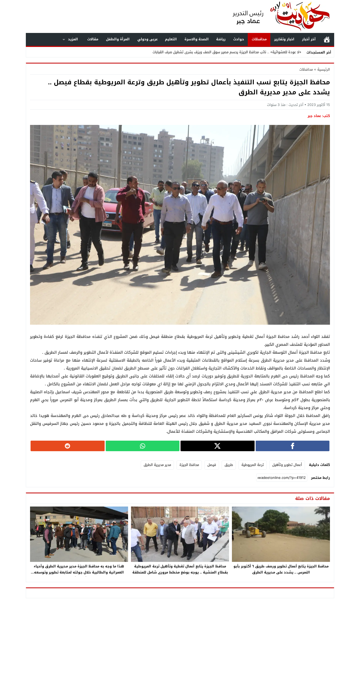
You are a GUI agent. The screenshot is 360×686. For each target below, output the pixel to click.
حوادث (238, 39)
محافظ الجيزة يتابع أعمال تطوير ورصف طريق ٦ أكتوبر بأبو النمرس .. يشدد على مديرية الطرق (281, 569)
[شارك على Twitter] (217, 446)
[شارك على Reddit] (67, 446)
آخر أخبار (309, 39)
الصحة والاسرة (196, 39)
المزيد (73, 39)
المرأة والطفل (118, 39)
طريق (229, 464)
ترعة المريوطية (252, 464)
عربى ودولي (147, 39)
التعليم (171, 39)
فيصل (211, 464)
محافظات (259, 39)
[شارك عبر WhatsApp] (142, 446)
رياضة (221, 39)
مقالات (92, 39)
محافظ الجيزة (189, 464)
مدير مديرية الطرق (157, 464)
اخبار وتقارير (284, 39)
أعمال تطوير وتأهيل (287, 464)
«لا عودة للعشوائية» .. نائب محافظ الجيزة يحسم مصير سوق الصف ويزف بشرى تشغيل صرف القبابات (227, 52)
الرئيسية (326, 39)
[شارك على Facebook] (292, 446)
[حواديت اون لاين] (276, 16)
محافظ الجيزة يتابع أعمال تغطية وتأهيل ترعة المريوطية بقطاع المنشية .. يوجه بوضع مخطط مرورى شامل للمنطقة (180, 569)
